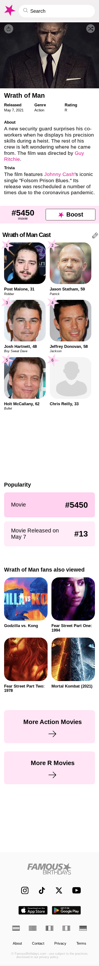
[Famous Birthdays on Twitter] (56, 890)
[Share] (8, 28)
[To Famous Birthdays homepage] (9, 10)
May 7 (9, 110)
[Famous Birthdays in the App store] (33, 910)
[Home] (50, 869)
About (17, 943)
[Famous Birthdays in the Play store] (66, 910)
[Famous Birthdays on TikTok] (39, 890)
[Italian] (66, 928)
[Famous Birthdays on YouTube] (75, 890)
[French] (49, 928)
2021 (20, 110)
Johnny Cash (59, 174)
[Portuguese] (33, 928)
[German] (83, 928)
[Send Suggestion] (95, 236)
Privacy (60, 943)
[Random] (90, 28)
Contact (38, 943)
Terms (81, 943)
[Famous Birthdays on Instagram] (22, 890)
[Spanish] (16, 928)
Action (39, 110)
